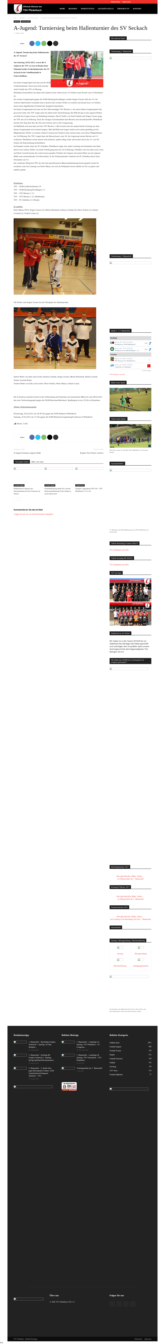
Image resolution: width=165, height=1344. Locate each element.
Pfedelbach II (119, 350)
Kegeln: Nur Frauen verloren (91, 453)
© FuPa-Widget (146, 370)
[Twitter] (145, 2)
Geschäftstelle (106, 9)
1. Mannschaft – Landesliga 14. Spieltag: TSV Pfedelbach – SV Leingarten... (88, 1044)
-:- (149, 359)
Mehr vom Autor (37, 462)
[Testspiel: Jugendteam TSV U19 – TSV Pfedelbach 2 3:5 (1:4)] (89, 476)
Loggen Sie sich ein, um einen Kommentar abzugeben (33, 514)
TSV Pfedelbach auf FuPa (117, 374)
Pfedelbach (118, 344)
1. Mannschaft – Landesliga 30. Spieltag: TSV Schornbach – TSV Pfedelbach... (89, 1057)
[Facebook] (137, 2)
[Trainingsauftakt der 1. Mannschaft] (68, 1071)
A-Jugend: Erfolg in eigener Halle (27, 453)
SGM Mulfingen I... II (132, 350)
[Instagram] (141, 2)
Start (15, 18)
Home (62, 9)
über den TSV (123, 9)
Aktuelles (22, 18)
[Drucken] (55, 43)
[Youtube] (149, 2)
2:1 (146, 349)
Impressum (126, 2)
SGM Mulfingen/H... (130, 344)
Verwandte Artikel (21, 462)
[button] (148, 9)
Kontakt (137, 9)
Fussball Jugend (33, 18)
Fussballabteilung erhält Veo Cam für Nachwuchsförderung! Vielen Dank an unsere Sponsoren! (57, 491)
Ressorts (73, 9)
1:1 (146, 343)
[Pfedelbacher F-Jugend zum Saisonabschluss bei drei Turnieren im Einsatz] (28, 476)
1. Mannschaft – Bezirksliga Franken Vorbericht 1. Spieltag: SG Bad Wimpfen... (42, 1044)
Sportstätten (87, 9)
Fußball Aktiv (80, 485)
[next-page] (19, 498)
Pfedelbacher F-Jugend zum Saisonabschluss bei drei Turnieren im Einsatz (27, 491)
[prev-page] (15, 498)
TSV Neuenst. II (120, 361)
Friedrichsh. (118, 367)
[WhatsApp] (43, 43)
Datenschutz (115, 2)
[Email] (49, 43)
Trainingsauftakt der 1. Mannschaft (89, 1068)
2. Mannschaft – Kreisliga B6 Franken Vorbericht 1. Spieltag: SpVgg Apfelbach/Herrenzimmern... (42, 1057)
